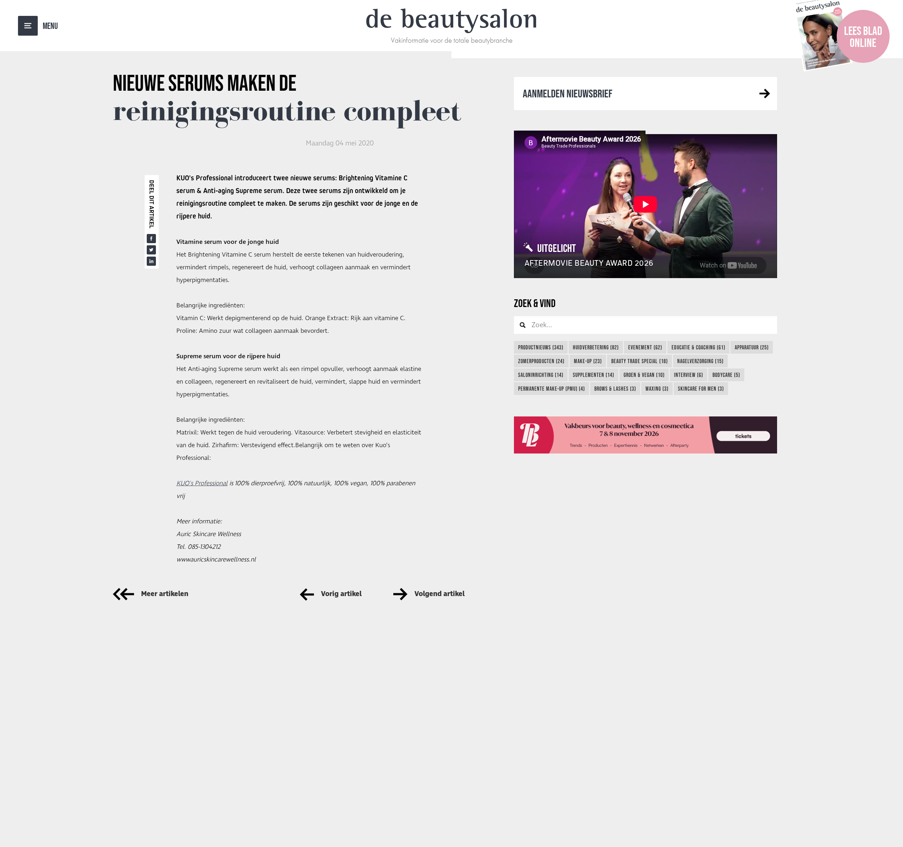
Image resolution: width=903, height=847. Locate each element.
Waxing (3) (657, 388)
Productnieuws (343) (540, 347)
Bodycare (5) (726, 375)
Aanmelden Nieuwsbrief (567, 93)
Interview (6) (688, 375)
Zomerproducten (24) (541, 361)
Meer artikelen (164, 594)
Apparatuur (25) (752, 347)
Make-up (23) (588, 361)
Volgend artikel (439, 594)
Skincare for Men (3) (701, 388)
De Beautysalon (451, 18)
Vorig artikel (341, 594)
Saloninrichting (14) (540, 375)
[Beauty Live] (645, 434)
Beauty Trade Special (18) (639, 361)
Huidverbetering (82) (596, 347)
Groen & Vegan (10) (644, 375)
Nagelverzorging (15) (700, 361)
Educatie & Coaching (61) (698, 347)
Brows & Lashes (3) (615, 388)
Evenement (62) (645, 347)
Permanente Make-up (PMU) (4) (551, 388)
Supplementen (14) (593, 375)
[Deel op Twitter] (151, 249)
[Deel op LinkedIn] (151, 261)
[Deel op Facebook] (151, 238)
